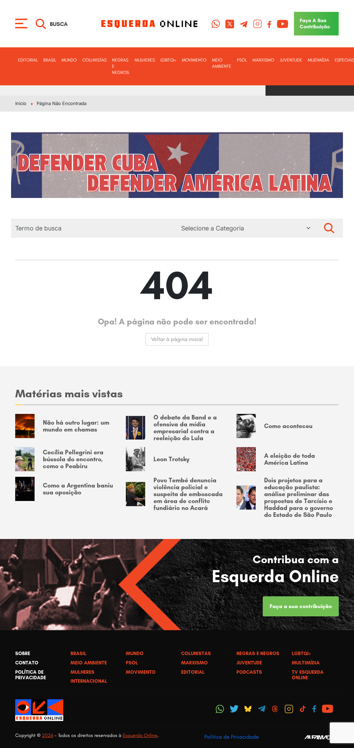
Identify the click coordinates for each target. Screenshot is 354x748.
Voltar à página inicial (177, 339)
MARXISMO (263, 60)
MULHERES (144, 60)
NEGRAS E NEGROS (120, 66)
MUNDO (69, 60)
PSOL (242, 60)
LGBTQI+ (168, 60)
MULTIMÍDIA (318, 60)
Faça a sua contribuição (301, 606)
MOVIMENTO (194, 60)
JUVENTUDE (291, 60)
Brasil (49, 60)
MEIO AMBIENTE (221, 63)
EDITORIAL (28, 60)
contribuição (315, 23)
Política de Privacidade (231, 736)
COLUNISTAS (94, 60)
